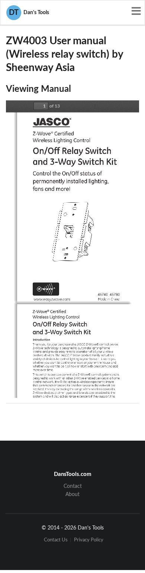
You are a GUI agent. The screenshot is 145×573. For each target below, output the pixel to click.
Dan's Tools (29, 12)
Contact (73, 486)
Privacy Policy (88, 540)
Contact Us (56, 540)
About (72, 494)
